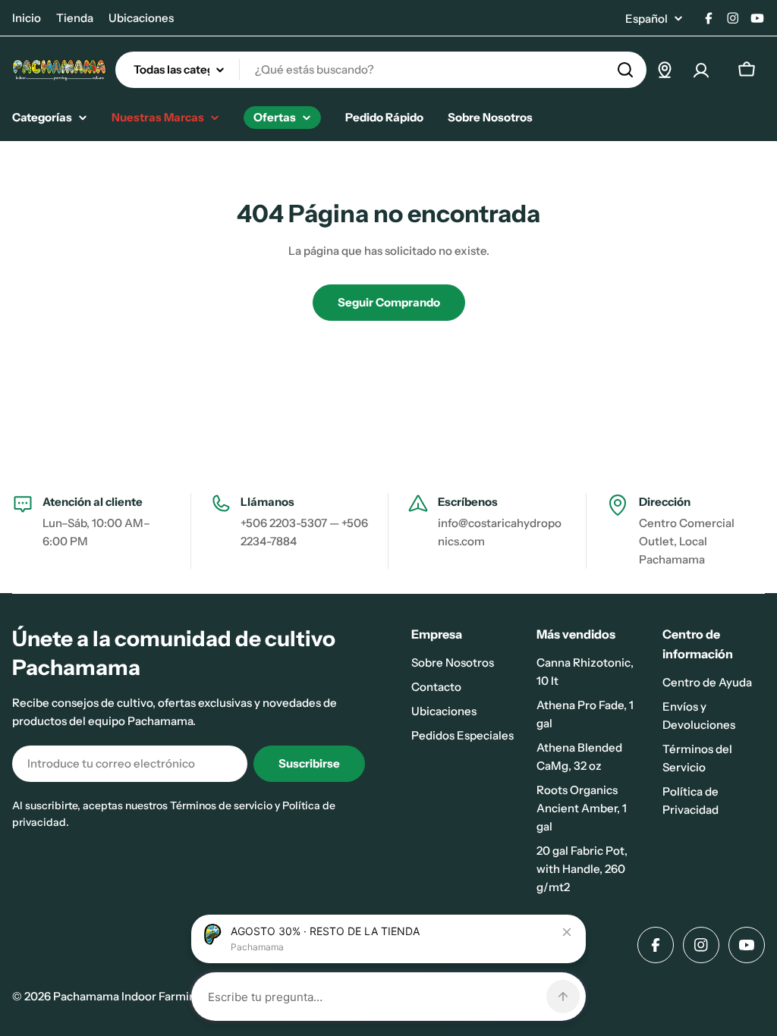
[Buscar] (625, 70)
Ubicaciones (141, 18)
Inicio (26, 18)
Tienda (74, 18)
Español (646, 18)
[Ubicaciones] (665, 70)
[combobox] (380, 70)
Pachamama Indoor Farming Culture (149, 996)
